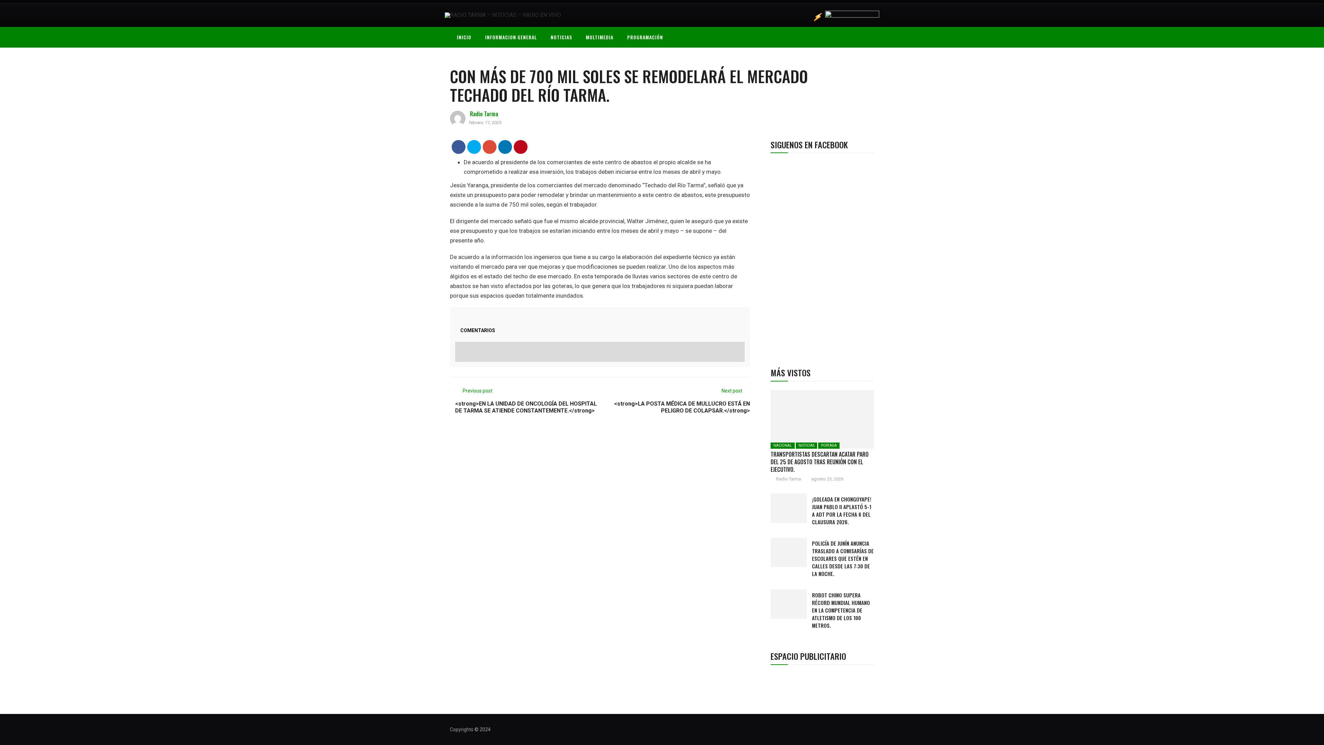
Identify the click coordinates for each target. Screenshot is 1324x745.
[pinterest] (521, 146)
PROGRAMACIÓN (645, 37)
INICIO (464, 37)
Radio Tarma (484, 114)
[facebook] (459, 146)
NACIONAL (782, 445)
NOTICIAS (561, 37)
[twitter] (474, 146)
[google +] (490, 146)
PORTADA (829, 445)
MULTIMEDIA (599, 37)
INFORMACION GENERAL (511, 37)
